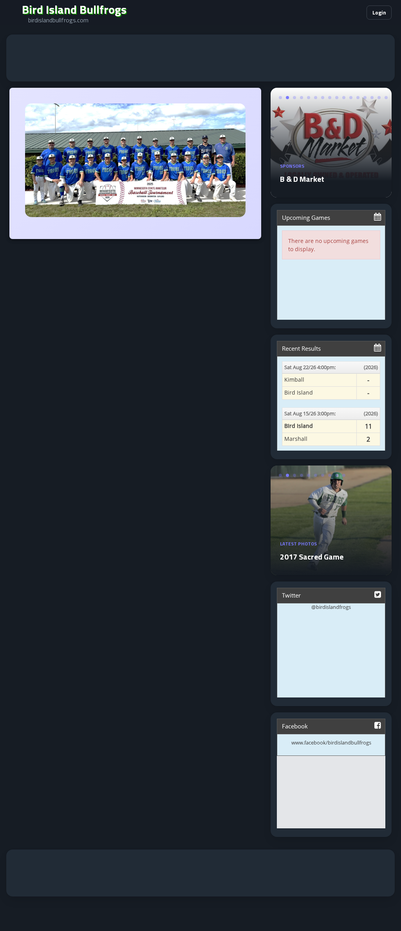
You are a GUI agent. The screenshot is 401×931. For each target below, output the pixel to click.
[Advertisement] (200, 58)
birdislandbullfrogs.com (58, 20)
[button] (337, 12)
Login (379, 12)
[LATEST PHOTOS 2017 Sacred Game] (331, 570)
